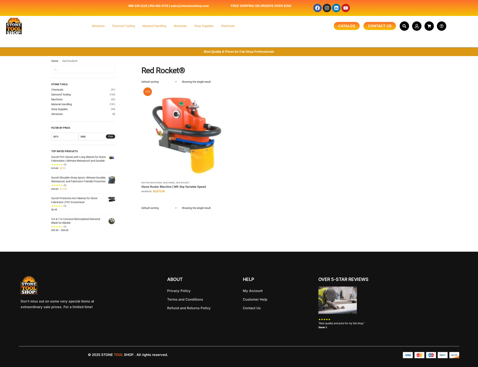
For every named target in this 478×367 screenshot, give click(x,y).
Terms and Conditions (185, 299)
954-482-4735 (159, 6)
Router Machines (151, 183)
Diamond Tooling (123, 26)
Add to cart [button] (186, 199)
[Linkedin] (336, 8)
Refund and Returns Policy (189, 308)
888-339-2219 (137, 6)
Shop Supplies (203, 26)
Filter (110, 136)
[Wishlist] (227, 94)
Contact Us (252, 308)
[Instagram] (327, 8)
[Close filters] (116, 68)
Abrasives (98, 26)
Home (54, 60)
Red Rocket (183, 183)
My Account (253, 291)
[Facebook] (317, 8)
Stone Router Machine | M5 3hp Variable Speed (173, 186)
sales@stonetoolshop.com (190, 6)
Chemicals (228, 26)
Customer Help (255, 299)
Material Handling (154, 26)
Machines (180, 26)
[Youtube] (345, 8)
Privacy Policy (179, 291)
